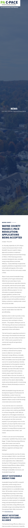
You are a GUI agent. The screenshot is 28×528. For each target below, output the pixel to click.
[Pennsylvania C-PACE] (10, 3)
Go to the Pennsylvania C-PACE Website (9, 7)
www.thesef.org (9, 511)
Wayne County (6, 222)
